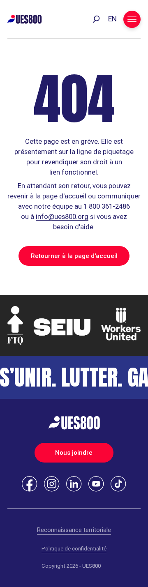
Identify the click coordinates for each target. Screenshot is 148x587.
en (112, 19)
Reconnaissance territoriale (74, 530)
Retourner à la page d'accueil (74, 256)
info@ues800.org (62, 217)
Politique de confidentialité (74, 549)
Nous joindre (73, 452)
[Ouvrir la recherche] (96, 19)
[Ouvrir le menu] (132, 19)
